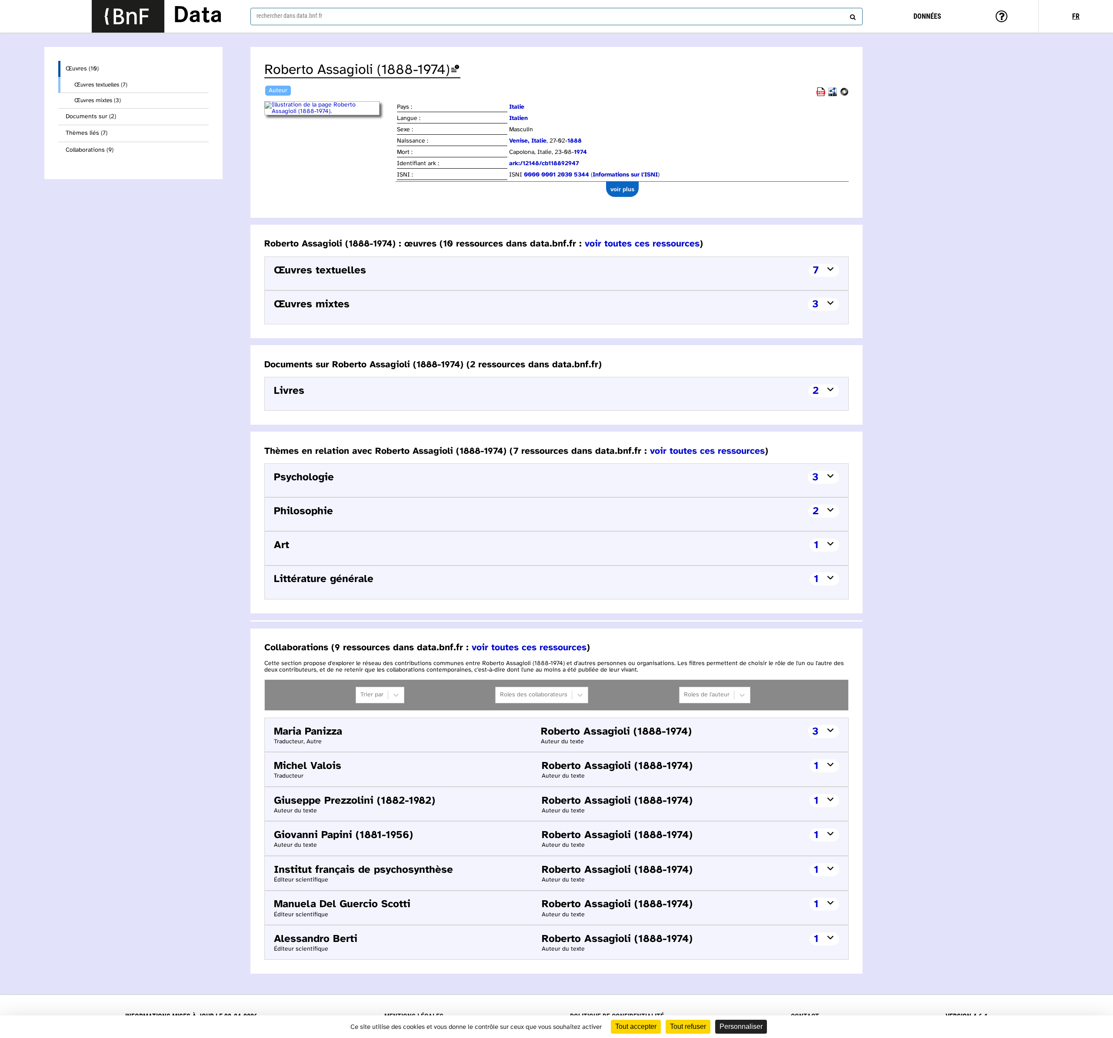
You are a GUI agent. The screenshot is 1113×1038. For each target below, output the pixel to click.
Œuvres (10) (82, 69)
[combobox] (556, 16)
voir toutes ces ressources (642, 244)
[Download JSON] (844, 94)
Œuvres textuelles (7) (100, 85)
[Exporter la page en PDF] (820, 94)
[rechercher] (851, 15)
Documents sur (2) (91, 116)
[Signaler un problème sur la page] (455, 70)
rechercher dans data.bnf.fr (289, 15)
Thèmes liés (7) (86, 133)
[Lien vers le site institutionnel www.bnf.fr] (128, 16)
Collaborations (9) (89, 150)
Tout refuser (688, 1026)
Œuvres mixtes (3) (97, 100)
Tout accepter (635, 1026)
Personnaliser (741, 1026)
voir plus (622, 189)
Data (198, 16)
